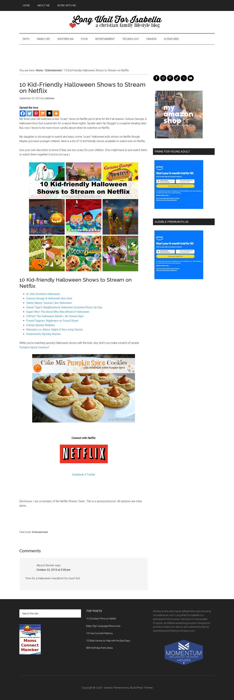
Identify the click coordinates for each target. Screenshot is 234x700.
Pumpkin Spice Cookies (33, 347)
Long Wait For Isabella (117, 22)
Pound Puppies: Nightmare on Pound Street (52, 320)
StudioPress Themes (141, 687)
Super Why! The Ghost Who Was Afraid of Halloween (57, 311)
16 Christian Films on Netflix (101, 618)
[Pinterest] (36, 113)
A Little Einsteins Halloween (43, 294)
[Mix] (43, 113)
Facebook (78, 474)
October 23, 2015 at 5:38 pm (53, 569)
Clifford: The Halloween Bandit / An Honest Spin (55, 316)
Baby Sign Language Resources (103, 626)
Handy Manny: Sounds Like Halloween (49, 303)
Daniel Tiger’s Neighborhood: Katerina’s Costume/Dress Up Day (64, 307)
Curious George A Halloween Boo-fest (49, 298)
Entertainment (40, 532)
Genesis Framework (115, 687)
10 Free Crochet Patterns (99, 633)
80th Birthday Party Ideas (99, 647)
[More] (56, 113)
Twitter (91, 474)
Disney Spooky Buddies (40, 325)
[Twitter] (29, 113)
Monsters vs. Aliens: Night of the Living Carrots (54, 329)
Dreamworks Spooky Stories (43, 334)
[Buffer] (49, 113)
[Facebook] (23, 113)
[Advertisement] (117, 52)
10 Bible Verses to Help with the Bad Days (108, 640)
